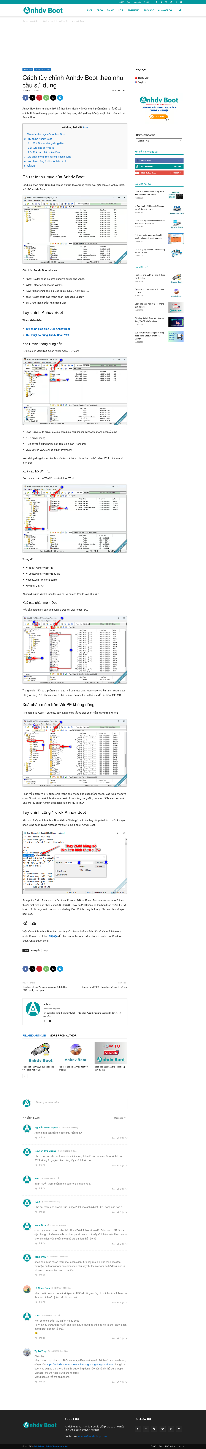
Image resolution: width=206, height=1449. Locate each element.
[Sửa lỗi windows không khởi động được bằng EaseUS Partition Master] (176, 336)
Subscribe (177, 173)
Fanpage (53, 936)
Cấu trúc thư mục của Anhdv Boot (44, 134)
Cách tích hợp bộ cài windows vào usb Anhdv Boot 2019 (150, 222)
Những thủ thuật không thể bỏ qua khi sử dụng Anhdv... (149, 207)
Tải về (110, 10)
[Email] (53, 98)
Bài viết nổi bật (143, 184)
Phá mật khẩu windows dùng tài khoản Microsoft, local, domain (148, 236)
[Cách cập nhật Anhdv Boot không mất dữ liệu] (111, 1053)
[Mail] (161, 2)
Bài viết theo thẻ (145, 134)
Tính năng (133, 10)
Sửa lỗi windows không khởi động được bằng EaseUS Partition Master (149, 335)
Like (179, 160)
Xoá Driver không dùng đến (45, 143)
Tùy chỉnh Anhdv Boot (38, 139)
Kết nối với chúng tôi (146, 151)
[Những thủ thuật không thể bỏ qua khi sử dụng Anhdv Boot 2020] (176, 210)
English (146, 2)
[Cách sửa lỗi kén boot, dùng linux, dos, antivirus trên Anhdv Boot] (176, 195)
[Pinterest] (39, 98)
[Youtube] (181, 2)
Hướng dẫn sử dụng (42, 69)
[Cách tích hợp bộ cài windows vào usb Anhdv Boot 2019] (176, 224)
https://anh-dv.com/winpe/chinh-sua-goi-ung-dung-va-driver (79, 1364)
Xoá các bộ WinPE (41, 147)
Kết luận (30, 165)
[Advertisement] (103, 45)
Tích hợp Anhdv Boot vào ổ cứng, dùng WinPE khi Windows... (149, 320)
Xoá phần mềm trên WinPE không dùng (47, 156)
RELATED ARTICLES (34, 1035)
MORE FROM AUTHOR (63, 1035)
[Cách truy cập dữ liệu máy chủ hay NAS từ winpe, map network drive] (176, 253)
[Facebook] (156, 2)
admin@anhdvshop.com (92, 1436)
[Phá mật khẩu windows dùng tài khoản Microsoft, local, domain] (176, 238)
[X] (32, 98)
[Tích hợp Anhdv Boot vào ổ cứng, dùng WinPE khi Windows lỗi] (176, 322)
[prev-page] (24, 1076)
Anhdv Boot (35, 21)
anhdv (27, 91)
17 (126, 90)
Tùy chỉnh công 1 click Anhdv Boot (45, 161)
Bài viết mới (141, 267)
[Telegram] (171, 2)
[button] (180, 10)
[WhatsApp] (46, 98)
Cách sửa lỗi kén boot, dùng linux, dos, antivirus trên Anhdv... (150, 193)
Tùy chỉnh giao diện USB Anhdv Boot (48, 329)
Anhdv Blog (63, 1446)
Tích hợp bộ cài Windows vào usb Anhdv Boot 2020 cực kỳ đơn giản (45, 989)
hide (85, 127)
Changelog (165, 10)
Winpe (45, 950)
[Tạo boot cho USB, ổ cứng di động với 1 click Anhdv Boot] (38, 1053)
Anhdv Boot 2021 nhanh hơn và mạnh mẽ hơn (104, 987)
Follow (177, 166)
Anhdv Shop (51, 1446)
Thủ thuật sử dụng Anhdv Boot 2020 (47, 335)
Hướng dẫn (137, 2)
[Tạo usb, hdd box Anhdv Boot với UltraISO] (75, 1053)
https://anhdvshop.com (51, 1009)
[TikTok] (176, 2)
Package (149, 10)
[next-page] (29, 1076)
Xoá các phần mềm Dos (44, 152)
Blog (128, 2)
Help (121, 10)
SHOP (121, 2)
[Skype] (166, 2)
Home (25, 21)
